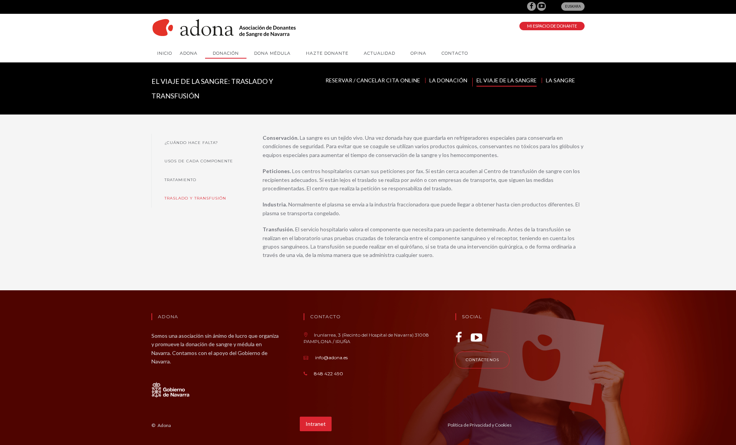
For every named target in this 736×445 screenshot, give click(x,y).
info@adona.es (331, 357)
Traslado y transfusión (195, 198)
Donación (226, 53)
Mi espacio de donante (552, 25)
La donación (448, 80)
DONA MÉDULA (272, 53)
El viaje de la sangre (506, 80)
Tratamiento (180, 179)
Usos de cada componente (198, 161)
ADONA (188, 53)
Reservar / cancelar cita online (372, 80)
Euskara (573, 6)
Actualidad (379, 53)
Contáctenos (482, 359)
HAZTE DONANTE (327, 53)
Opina (418, 53)
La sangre (560, 80)
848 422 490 (328, 373)
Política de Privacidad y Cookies (480, 425)
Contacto (455, 53)
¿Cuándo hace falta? (191, 142)
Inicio (164, 53)
